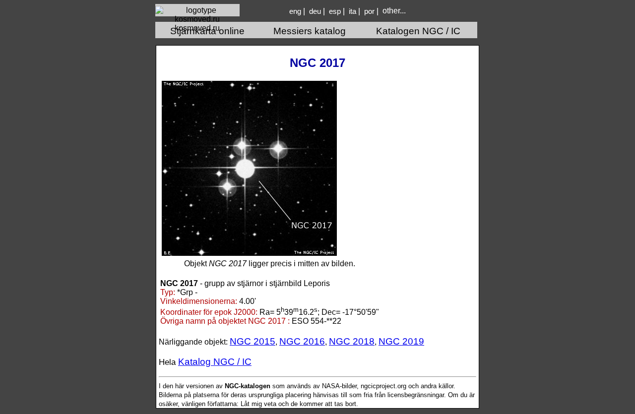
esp (335, 11)
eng (295, 11)
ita (352, 11)
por (369, 11)
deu (315, 11)
